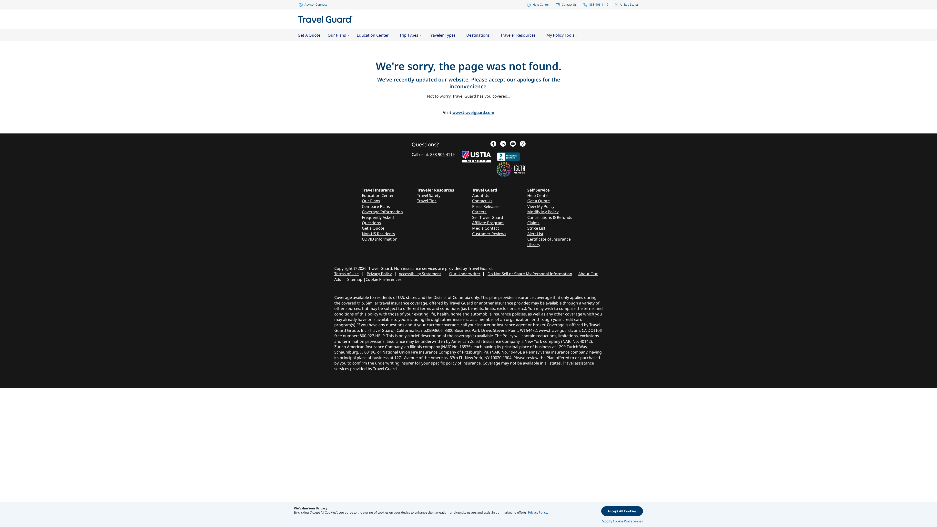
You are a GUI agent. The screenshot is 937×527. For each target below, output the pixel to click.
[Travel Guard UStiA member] (476, 155)
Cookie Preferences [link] (384, 279)
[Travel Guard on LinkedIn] (503, 144)
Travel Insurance (378, 190)
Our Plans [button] (337, 35)
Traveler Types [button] (442, 35)
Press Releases (485, 206)
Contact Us (569, 4)
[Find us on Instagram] (523, 144)
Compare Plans (376, 206)
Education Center (378, 195)
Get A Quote (309, 35)
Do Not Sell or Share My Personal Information (530, 273)
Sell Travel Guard (487, 217)
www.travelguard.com (473, 112)
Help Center (541, 4)
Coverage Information (382, 211)
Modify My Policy (543, 211)
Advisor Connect (316, 4)
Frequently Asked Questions (378, 220)
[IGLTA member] (511, 168)
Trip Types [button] (408, 35)
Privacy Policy (379, 273)
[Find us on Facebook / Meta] (493, 144)
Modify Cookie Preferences (622, 521)
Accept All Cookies (622, 511)
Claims (533, 222)
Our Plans (371, 200)
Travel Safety (428, 195)
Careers (479, 211)
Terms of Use (346, 273)
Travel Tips (427, 200)
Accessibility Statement (420, 273)
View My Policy (540, 206)
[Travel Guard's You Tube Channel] (513, 144)
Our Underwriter (464, 273)
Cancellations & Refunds (549, 217)
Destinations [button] (478, 35)
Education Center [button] (373, 35)
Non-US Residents (378, 233)
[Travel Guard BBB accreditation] (508, 155)
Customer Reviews (489, 233)
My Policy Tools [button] (560, 35)
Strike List (536, 228)
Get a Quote (373, 228)
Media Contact (485, 228)
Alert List (535, 233)
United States (629, 4)
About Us (480, 195)
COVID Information (379, 239)
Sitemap (354, 279)
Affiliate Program (488, 222)
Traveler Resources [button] (518, 35)
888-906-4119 (598, 4)
